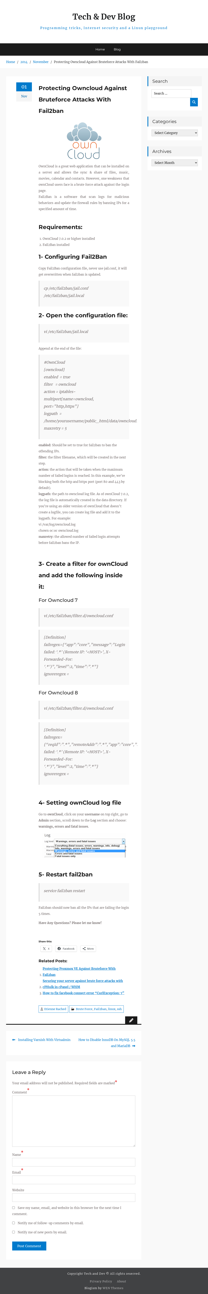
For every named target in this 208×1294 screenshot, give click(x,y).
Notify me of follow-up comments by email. (51, 1223)
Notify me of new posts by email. (42, 1232)
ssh (119, 1009)
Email (16, 1172)
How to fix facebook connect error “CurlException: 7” (83, 993)
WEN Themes (113, 1288)
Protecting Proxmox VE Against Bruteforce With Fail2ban (79, 972)
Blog (117, 49)
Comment (19, 1092)
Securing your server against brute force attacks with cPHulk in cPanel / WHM (83, 984)
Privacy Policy (101, 1281)
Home (100, 49)
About (121, 1281)
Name (16, 1155)
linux (111, 1009)
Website (18, 1190)
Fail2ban (100, 1009)
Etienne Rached (55, 1009)
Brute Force (84, 1009)
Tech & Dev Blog (104, 17)
